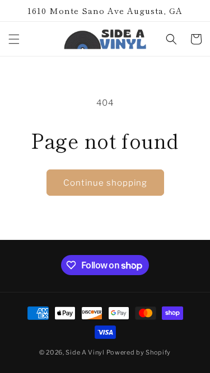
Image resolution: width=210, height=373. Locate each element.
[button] (14, 39)
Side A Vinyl (85, 352)
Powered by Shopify (138, 352)
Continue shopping (105, 183)
